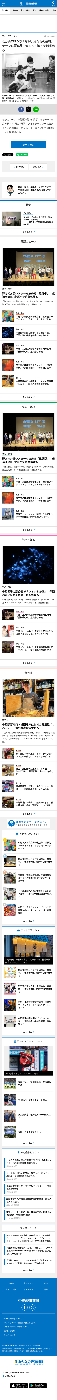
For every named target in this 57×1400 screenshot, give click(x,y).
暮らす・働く (44, 10)
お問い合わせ (9, 1331)
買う (34, 10)
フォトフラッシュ (9, 36)
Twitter (32, 1307)
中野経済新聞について (13, 1319)
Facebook (24, 1307)
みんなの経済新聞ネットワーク (28, 1362)
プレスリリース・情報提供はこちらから (20, 1323)
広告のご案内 (9, 1335)
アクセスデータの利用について (16, 1327)
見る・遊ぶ (25, 10)
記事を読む (28, 144)
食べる (15, 10)
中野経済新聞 (28, 4)
